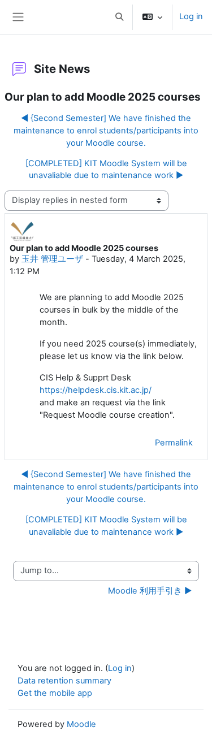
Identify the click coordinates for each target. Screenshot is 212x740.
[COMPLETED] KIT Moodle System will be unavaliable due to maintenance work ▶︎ (106, 169)
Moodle (81, 724)
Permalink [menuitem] (174, 443)
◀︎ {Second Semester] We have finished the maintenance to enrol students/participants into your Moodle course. (106, 130)
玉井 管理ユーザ (52, 259)
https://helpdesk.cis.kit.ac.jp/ (96, 390)
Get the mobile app (55, 693)
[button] (119, 17)
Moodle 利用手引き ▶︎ (150, 591)
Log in (191, 16)
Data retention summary (64, 681)
